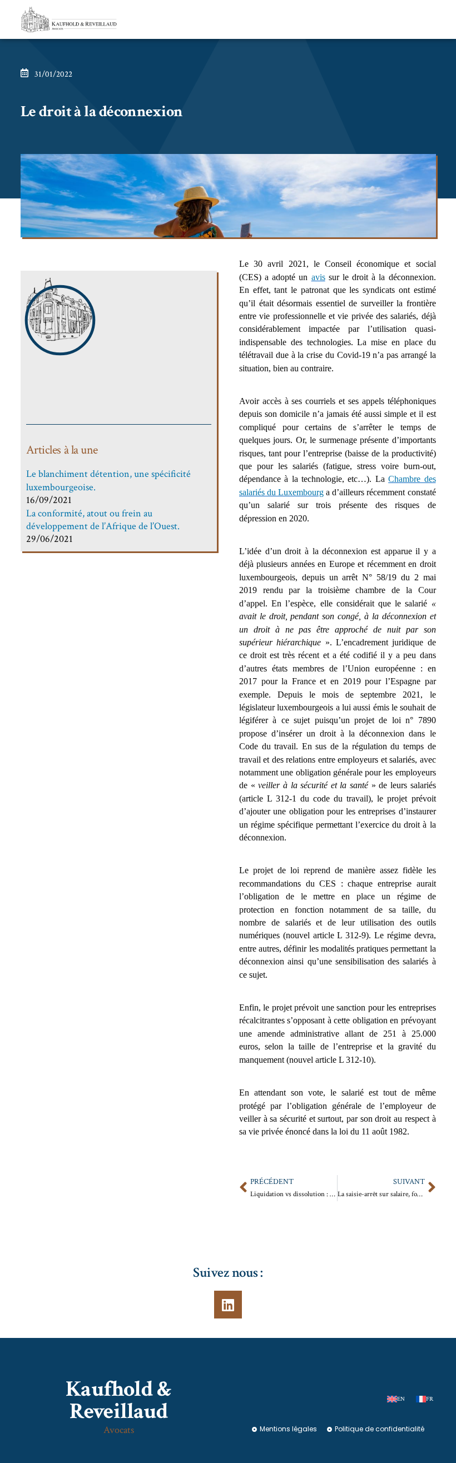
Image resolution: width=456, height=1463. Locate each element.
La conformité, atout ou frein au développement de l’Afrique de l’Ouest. (103, 520)
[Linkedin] (228, 1304)
